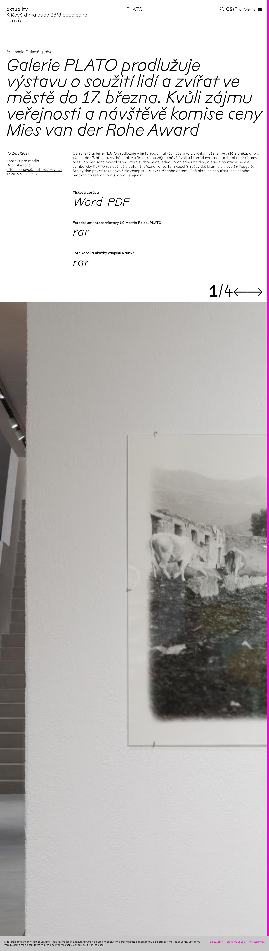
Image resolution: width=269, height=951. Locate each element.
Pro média (15, 52)
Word (87, 202)
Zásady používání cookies (88, 945)
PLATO (134, 9)
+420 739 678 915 (22, 174)
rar (81, 232)
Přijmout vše (257, 942)
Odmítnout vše (236, 942)
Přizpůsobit (216, 942)
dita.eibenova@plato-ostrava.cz (34, 170)
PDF (118, 202)
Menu (253, 9)
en (237, 9)
